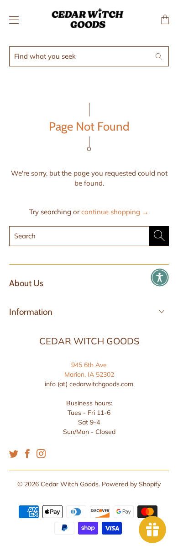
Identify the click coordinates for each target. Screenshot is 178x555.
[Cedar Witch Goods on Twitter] (13, 453)
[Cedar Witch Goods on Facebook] (27, 453)
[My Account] (12, 20)
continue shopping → (115, 211)
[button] (160, 277)
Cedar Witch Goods (70, 484)
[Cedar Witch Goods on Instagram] (41, 453)
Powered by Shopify (131, 484)
